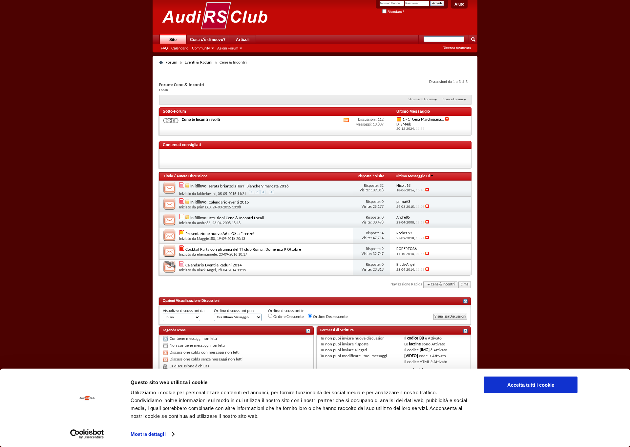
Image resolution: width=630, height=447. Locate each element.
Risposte (364, 176)
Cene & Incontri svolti (201, 120)
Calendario (179, 48)
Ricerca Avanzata (457, 48)
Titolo (168, 176)
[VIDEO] (411, 356)
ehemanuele (207, 255)
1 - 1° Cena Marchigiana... (423, 120)
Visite (379, 176)
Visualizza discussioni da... (185, 311)
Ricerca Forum (452, 99)
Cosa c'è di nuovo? (207, 39)
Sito (173, 39)
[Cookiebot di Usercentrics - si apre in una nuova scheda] (87, 434)
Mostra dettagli (148, 434)
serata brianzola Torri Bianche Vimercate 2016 (249, 186)
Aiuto (459, 4)
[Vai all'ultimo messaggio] (427, 190)
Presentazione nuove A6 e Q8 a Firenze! (219, 234)
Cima (464, 284)
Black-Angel (206, 270)
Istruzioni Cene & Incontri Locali (236, 218)
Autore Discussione (192, 176)
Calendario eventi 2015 (229, 202)
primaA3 (204, 207)
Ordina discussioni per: (234, 311)
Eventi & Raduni (198, 62)
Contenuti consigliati (182, 145)
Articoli (242, 39)
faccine (415, 344)
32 (382, 186)
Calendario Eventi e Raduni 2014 (213, 265)
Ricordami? (395, 11)
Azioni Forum (227, 48)
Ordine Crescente (288, 317)
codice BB (415, 338)
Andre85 (203, 223)
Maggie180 (206, 239)
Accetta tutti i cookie (530, 385)
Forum (171, 62)
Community (201, 48)
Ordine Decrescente (329, 317)
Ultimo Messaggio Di (413, 176)
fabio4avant (206, 194)
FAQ (164, 48)
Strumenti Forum (421, 99)
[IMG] (425, 350)
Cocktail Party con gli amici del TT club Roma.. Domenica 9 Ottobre (243, 249)
